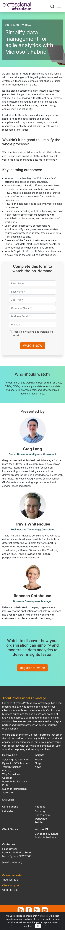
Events (38, 759)
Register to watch (32, 668)
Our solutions (10, 806)
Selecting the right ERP (15, 759)
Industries (7, 811)
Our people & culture (46, 833)
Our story (40, 811)
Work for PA (41, 829)
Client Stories (10, 829)
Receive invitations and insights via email (33, 333)
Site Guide (8, 799)
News (38, 766)
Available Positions (45, 837)
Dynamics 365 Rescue (15, 763)
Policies (39, 822)
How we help (9, 754)
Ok (37, 926)
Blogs (38, 763)
